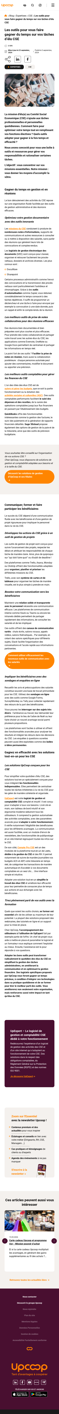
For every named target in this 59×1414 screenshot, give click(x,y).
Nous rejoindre (29, 1309)
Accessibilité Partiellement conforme (30, 1340)
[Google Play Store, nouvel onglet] (38, 1394)
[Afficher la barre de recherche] (32, 5)
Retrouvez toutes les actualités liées (28, 1280)
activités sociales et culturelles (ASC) (24, 395)
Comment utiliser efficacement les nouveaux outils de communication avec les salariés (28, 658)
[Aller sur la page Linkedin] (17, 59)
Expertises (21, 15)
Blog (11, 15)
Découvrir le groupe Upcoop (29, 1303)
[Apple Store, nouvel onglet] (20, 1394)
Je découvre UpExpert (21, 1076)
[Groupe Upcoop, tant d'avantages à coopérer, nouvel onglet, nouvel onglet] (29, 1369)
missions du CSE (17, 228)
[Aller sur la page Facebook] (27, 59)
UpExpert (9, 798)
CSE (30, 15)
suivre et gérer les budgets (18, 388)
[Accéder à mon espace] (40, 5)
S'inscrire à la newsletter (19, 1171)
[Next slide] (54, 1241)
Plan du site (29, 1315)
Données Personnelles (29, 1328)
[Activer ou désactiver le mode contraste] (25, 5)
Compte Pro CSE (25, 847)
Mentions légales (29, 1321)
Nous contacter (30, 1297)
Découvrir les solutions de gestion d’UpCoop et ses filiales (25, 475)
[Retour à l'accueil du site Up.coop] (29, 1348)
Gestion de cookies (29, 1334)
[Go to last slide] (5, 1241)
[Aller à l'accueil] (7, 5)
